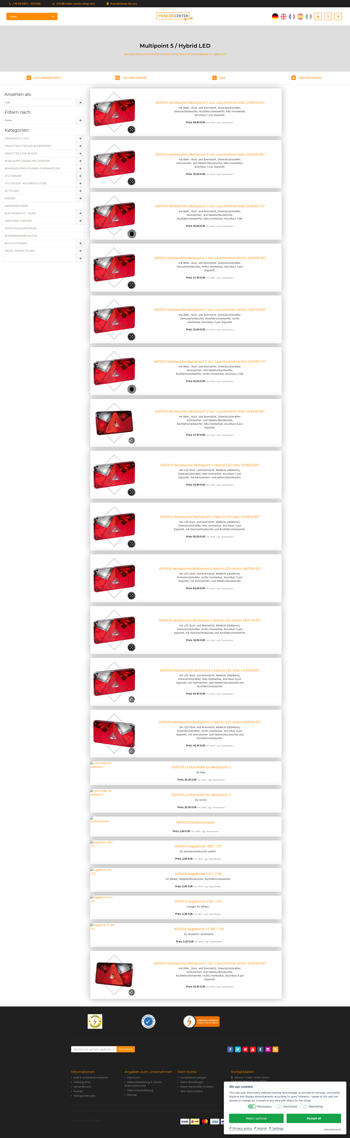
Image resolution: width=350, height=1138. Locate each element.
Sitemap (132, 1095)
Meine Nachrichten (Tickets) (196, 1086)
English (283, 16)
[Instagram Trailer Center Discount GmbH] (268, 1049)
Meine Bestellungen (192, 1082)
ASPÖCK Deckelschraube (195, 822)
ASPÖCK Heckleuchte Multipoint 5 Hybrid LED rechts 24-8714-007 (210, 620)
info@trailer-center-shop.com (76, 3)
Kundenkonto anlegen (193, 1077)
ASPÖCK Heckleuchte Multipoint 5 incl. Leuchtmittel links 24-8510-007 (210, 102)
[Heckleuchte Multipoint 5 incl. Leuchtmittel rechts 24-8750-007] (114, 975)
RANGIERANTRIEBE (16, 205)
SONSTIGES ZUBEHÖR (18, 220)
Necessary (264, 1106)
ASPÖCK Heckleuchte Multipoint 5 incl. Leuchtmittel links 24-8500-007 (210, 154)
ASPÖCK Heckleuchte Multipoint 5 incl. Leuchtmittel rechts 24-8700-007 (210, 258)
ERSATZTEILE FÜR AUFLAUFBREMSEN (28, 146)
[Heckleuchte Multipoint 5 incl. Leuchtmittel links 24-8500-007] (114, 164)
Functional (290, 1106)
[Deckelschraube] (100, 827)
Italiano (309, 16)
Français (292, 16)
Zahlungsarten (82, 1082)
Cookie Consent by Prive (332, 1129)
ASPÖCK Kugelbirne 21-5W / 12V (199, 929)
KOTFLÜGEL (12, 190)
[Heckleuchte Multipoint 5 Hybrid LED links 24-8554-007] (114, 682)
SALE (222, 77)
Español (300, 16)
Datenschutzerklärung (140, 1090)
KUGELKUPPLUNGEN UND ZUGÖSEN (27, 161)
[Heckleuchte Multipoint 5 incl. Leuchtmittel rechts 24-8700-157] (114, 371)
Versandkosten (227, 122)
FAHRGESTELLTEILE (17, 138)
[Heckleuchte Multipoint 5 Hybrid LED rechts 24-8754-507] (114, 734)
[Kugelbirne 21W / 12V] (102, 907)
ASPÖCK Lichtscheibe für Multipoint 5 (201, 767)
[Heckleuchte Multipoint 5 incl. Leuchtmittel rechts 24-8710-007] (114, 320)
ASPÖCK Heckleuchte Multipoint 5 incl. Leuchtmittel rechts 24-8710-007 (210, 309)
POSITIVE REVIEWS (310, 77)
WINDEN (10, 198)
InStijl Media (93, 1120)
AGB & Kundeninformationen (91, 1077)
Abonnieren (126, 1049)
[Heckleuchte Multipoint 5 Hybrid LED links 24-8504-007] (114, 475)
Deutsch (275, 16)
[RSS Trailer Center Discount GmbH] (275, 1049)
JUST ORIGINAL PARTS (47, 77)
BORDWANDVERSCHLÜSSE (21, 235)
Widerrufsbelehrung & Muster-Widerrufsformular (144, 1083)
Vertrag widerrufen (85, 1095)
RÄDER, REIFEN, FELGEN (20, 250)
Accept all (314, 1118)
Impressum (133, 1077)
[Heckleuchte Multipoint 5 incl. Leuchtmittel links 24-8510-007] (114, 112)
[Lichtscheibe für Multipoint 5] (105, 773)
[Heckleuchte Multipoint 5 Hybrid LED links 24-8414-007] (114, 527)
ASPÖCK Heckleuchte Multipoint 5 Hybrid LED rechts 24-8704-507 (210, 568)
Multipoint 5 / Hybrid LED (211, 54)
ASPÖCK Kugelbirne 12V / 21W (198, 874)
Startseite (129, 54)
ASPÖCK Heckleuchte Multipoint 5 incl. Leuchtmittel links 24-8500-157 (210, 206)
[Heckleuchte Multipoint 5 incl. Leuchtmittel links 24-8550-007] (114, 423)
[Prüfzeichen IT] (95, 1021)
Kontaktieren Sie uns (123, 3)
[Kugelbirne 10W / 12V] (102, 852)
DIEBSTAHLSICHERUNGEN (21, 228)
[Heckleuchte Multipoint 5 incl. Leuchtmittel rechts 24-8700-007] (114, 268)
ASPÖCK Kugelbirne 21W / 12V (198, 901)
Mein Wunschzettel (191, 1091)
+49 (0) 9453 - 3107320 (26, 3)
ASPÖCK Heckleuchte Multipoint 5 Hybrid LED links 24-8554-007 (209, 670)
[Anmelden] (319, 16)
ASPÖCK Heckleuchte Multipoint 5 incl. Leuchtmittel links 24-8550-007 (210, 411)
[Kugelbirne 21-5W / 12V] (103, 935)
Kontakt (78, 1091)
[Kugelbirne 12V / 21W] (102, 880)
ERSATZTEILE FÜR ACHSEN (21, 153)
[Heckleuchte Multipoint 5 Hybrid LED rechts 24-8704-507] (114, 578)
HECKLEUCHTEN (184, 54)
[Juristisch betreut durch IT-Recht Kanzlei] (201, 1021)
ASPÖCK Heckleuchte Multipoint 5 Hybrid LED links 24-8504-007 (209, 465)
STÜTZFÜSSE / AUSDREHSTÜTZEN (25, 183)
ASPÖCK (167, 54)
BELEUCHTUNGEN (148, 54)
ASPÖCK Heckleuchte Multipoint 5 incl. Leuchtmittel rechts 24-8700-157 (210, 361)
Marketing (316, 1106)
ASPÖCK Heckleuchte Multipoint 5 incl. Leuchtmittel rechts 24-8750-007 (210, 963)
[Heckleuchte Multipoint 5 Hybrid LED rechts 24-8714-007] (114, 630)
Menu (13, 16)
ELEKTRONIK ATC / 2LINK (20, 213)
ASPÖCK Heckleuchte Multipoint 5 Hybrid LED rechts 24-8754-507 (210, 722)
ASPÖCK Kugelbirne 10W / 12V (198, 846)
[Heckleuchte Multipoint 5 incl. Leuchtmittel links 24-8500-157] (114, 216)
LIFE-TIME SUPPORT (135, 77)
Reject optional (256, 1118)
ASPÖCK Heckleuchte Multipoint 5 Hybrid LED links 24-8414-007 (209, 516)
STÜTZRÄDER (13, 176)
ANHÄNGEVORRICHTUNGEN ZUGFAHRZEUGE (32, 168)
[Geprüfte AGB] (148, 1021)
